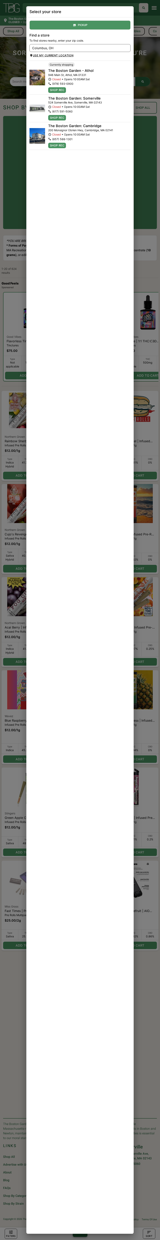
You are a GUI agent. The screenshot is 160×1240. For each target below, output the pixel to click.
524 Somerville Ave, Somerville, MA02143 (75, 102)
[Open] (127, 48)
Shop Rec (57, 90)
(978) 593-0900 (62, 83)
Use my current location (53, 55)
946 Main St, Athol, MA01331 (67, 75)
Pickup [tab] (82, 25)
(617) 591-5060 (62, 111)
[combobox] (77, 48)
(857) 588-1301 (62, 139)
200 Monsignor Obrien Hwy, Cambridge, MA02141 (80, 130)
